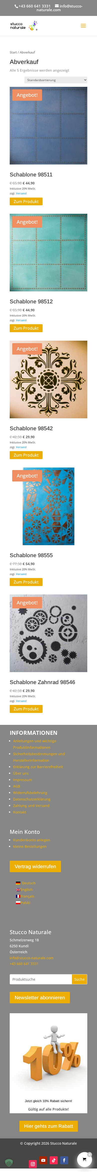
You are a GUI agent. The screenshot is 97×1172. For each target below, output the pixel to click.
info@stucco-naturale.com (31, 958)
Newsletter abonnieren (40, 997)
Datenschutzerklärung (31, 799)
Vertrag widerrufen (35, 866)
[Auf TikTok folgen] (54, 1160)
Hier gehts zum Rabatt (48, 1126)
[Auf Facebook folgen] (64, 1160)
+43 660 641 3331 (35, 5)
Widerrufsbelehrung (30, 792)
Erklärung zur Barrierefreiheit (38, 766)
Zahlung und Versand (31, 805)
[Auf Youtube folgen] (43, 1160)
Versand (21, 193)
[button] (9, 1163)
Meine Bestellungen (30, 846)
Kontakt (19, 812)
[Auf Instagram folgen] (33, 1164)
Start (13, 52)
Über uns (21, 773)
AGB (16, 786)
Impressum (22, 779)
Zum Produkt (26, 201)
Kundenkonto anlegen (31, 840)
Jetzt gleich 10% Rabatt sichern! (48, 1101)
